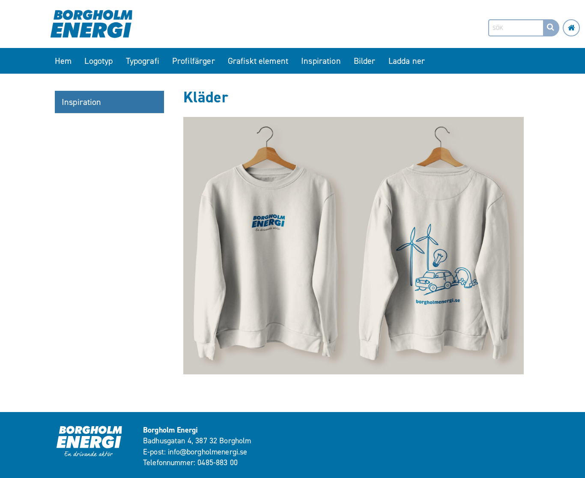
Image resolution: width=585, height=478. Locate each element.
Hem (63, 60)
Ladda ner (406, 60)
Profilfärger (193, 60)
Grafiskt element (258, 60)
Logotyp (98, 60)
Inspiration (321, 60)
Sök (551, 35)
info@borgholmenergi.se (207, 452)
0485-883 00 (217, 462)
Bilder (365, 60)
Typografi (142, 60)
